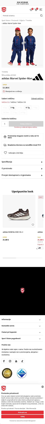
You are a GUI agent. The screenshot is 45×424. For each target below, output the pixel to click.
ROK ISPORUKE (22, 2)
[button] (22, 15)
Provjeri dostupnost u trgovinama (16, 175)
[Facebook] (4, 361)
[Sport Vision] (4, 9)
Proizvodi (14, 20)
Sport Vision (6, 20)
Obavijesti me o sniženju (13, 91)
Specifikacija (7, 162)
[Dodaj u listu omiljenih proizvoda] (33, 225)
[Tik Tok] (22, 361)
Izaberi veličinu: (8, 99)
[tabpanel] (22, 47)
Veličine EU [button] (5, 102)
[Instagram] (10, 361)
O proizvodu (7, 168)
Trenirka (29, 20)
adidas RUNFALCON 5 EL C (13, 232)
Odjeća (21, 20)
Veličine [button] (13, 102)
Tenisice (6, 229)
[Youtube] (16, 361)
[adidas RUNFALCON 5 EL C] (19, 211)
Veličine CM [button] (22, 102)
